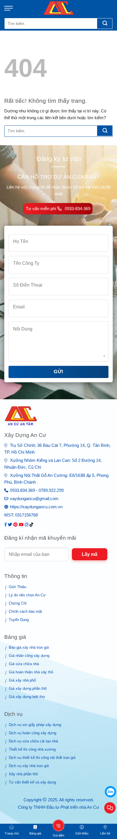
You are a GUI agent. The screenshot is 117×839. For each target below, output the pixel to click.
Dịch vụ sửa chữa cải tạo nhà (33, 741)
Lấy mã (89, 554)
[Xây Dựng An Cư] (58, 8)
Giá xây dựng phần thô (28, 688)
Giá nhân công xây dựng (29, 656)
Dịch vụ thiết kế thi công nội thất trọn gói (42, 757)
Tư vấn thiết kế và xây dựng (32, 782)
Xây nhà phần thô (23, 774)
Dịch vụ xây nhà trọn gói (29, 766)
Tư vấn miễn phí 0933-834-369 (58, 208)
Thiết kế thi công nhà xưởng (32, 749)
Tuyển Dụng (19, 620)
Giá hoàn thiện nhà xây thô (31, 672)
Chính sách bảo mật (25, 611)
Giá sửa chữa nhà (24, 664)
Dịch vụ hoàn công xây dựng (32, 733)
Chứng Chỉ (17, 603)
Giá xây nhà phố (22, 680)
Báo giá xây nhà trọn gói (29, 647)
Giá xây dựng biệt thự (27, 697)
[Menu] (11, 8)
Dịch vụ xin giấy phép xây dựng (35, 725)
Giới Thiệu (17, 587)
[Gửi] (104, 23)
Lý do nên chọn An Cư (27, 595)
